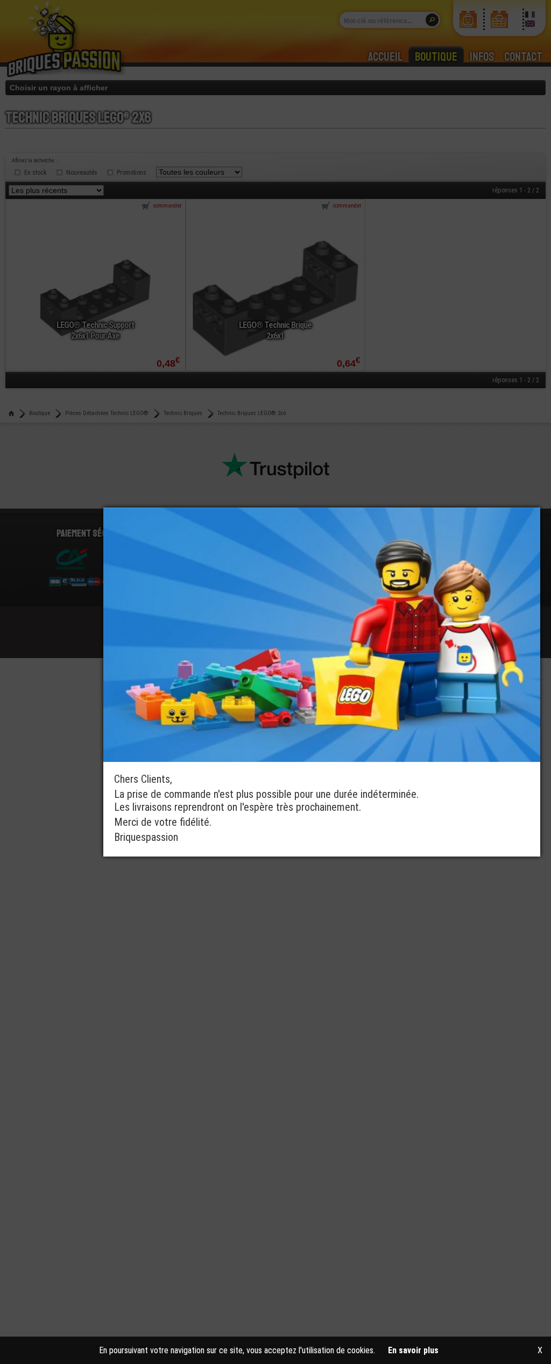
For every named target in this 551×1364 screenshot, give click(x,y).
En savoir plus (413, 1350)
